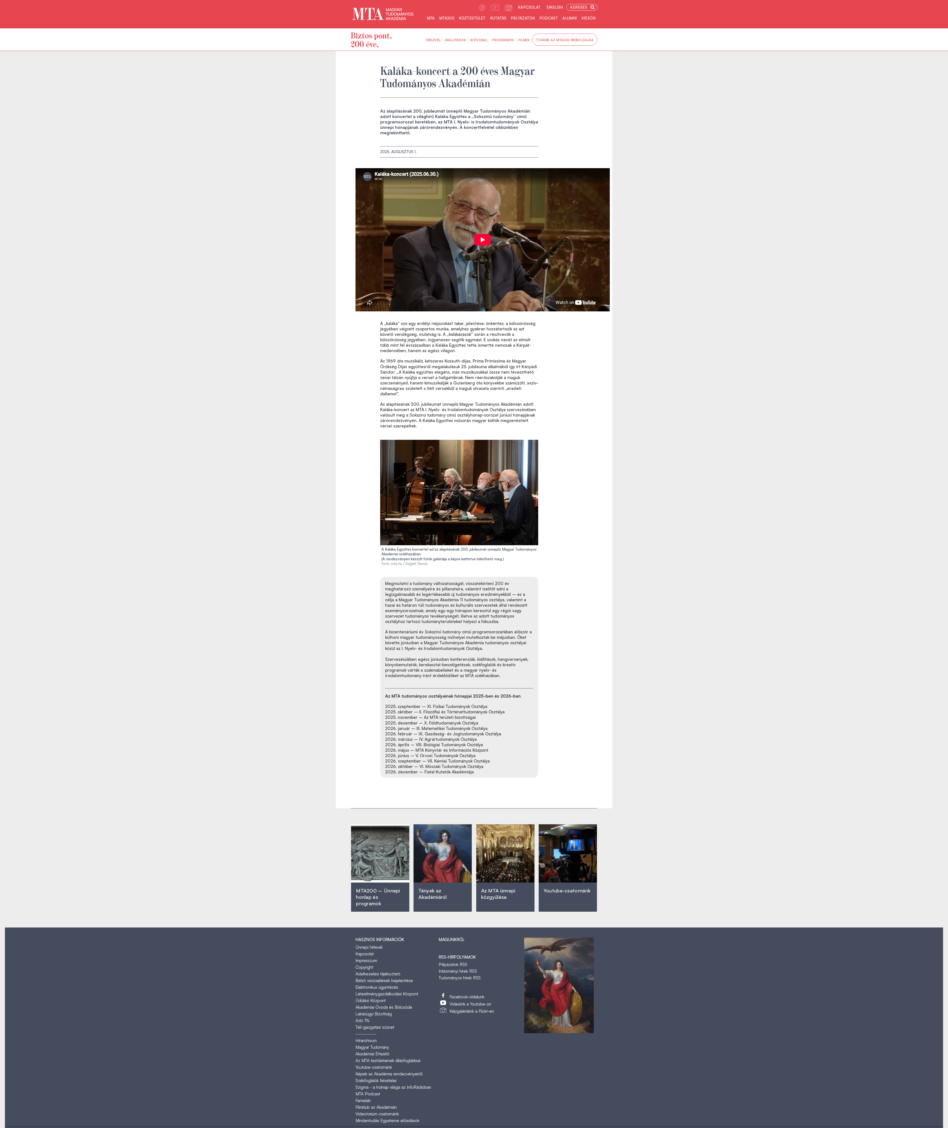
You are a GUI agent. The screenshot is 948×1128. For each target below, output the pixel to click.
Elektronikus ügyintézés (377, 987)
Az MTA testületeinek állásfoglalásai (388, 1060)
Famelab (363, 1100)
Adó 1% (363, 1020)
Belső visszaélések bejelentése (384, 980)
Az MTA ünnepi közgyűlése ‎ (498, 893)
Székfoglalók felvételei (376, 1080)
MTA (431, 18)
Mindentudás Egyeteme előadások (387, 1120)
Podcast (548, 18)
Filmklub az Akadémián (376, 1107)
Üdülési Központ (371, 1000)
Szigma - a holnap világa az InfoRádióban (393, 1087)
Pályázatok (523, 18)
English (555, 7)
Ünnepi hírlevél (369, 947)
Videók (588, 18)
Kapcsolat (529, 7)
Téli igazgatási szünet (375, 1027)
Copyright (364, 967)
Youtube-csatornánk (374, 1067)
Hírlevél (433, 40)
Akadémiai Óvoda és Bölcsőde (384, 1007)
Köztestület (472, 18)
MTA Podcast (368, 1093)
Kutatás (498, 18)
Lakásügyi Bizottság (374, 1013)
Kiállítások (455, 40)
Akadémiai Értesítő (372, 1053)
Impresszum (366, 960)
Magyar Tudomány (372, 1047)
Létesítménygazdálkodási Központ (387, 993)
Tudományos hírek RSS (460, 977)
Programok (503, 40)
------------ (366, 1033)
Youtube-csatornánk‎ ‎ (567, 890)
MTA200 (446, 18)
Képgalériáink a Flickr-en (472, 1011)
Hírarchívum (366, 1040)
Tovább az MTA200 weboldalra (564, 40)
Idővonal (479, 40)
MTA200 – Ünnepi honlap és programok (378, 896)
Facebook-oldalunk (467, 996)
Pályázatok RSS (453, 964)
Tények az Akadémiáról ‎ (432, 893)
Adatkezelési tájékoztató (378, 973)
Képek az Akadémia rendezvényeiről (389, 1073)
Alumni (569, 18)
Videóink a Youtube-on (470, 1004)
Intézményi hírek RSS (458, 971)
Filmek (524, 40)
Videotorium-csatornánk (377, 1113)
